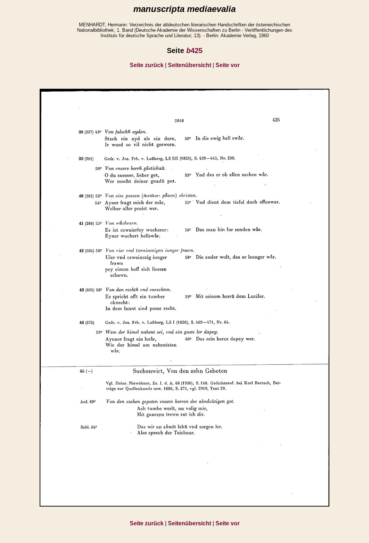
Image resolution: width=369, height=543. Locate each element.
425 (194, 50)
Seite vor (227, 65)
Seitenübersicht (189, 65)
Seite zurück (147, 65)
